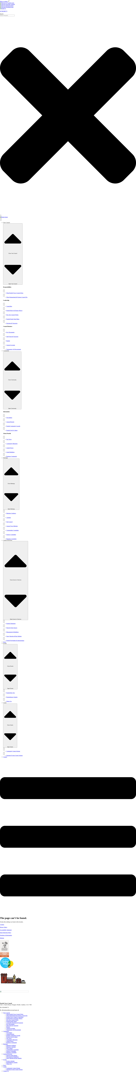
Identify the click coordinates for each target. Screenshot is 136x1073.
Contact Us (6, 1071)
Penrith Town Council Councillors (14, 1017)
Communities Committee (12, 1049)
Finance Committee (11, 1051)
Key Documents (10, 1024)
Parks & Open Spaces (11, 1055)
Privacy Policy (3, 927)
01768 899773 (3, 11)
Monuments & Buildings (12, 1056)
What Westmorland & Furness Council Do (16, 1015)
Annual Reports (10, 1034)
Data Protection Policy (5, 932)
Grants (4, 1066)
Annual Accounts (10, 1028)
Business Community (11, 1042)
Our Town (8, 1038)
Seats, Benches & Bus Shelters (14, 1058)
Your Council (6, 1012)
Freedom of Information (6, 935)
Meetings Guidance (11, 1045)
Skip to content (4, 1)
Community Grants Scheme (13, 1068)
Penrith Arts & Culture (11, 1037)
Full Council (9, 1048)
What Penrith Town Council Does (14, 1014)
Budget (8, 1027)
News (4, 1065)
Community (6, 1031)
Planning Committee (11, 1052)
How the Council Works (12, 1020)
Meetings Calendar (11, 1047)
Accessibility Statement (6, 930)
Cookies (2, 924)
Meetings (5, 1044)
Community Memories (11, 1039)
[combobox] (7, 15)
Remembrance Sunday (12, 1062)
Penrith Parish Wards (11, 1021)
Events (5, 1059)
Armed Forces (9, 1041)
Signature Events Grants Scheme (14, 1069)
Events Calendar (10, 1061)
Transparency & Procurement (13, 1030)
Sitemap (2, 938)
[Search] (0, 215)
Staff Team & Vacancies (12, 1025)
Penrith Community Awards (13, 1035)
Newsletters (9, 1032)
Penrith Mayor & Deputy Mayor (14, 1018)
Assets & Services (7, 1054)
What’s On (9, 1064)
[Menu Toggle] (1, 219)
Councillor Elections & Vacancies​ (14, 1022)
